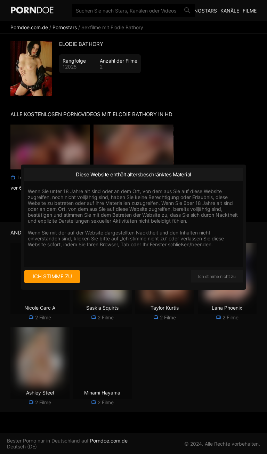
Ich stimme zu (52, 276)
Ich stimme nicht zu (217, 276)
